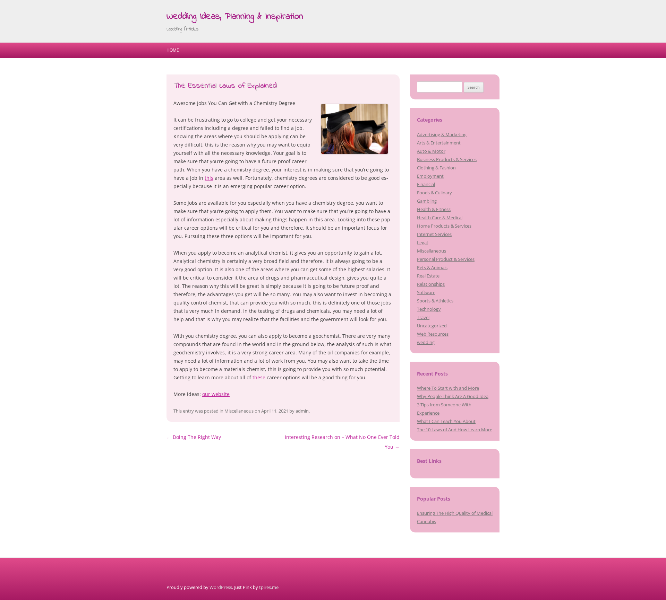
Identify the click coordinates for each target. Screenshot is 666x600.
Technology (429, 309)
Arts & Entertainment (439, 143)
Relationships (431, 284)
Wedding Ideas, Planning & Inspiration (234, 16)
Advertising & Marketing (442, 134)
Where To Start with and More (448, 388)
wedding (426, 342)
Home (172, 50)
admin (302, 411)
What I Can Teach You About (446, 421)
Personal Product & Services (446, 259)
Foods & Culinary (434, 192)
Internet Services (434, 234)
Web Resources (433, 334)
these (260, 377)
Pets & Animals (432, 267)
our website (216, 394)
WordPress (221, 587)
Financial (426, 184)
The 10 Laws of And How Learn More (454, 429)
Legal (422, 242)
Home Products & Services (444, 226)
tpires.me (269, 587)
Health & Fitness (434, 209)
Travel (423, 317)
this (209, 178)
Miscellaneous (239, 411)
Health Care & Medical (439, 217)
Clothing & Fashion (436, 168)
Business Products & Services (447, 159)
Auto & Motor (431, 151)
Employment (430, 176)
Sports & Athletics (435, 301)
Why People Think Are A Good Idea (452, 396)
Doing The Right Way (193, 437)
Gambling (427, 201)
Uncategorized (432, 326)
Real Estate (428, 276)
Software (426, 292)
